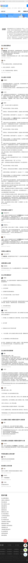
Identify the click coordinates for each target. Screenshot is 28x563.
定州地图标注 (23, 551)
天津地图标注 (9, 549)
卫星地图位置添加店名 (5, 529)
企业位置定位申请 (22, 557)
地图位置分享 (4, 507)
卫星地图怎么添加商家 (5, 521)
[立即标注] (25, 541)
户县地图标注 (9, 553)
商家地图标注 (3, 8)
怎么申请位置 (4, 517)
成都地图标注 (2, 551)
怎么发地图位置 (4, 531)
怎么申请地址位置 (5, 519)
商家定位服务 (15, 557)
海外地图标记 (9, 8)
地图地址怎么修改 (5, 511)
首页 (19, 11)
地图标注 (24, 8)
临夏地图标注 (23, 553)
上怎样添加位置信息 (5, 515)
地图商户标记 (20, 8)
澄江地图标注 (2, 553)
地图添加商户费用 (5, 523)
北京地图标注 (2, 549)
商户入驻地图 (14, 8)
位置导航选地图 (4, 533)
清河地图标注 (9, 551)
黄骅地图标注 (16, 551)
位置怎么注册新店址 (5, 500)
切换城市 (3, 1)
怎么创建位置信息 (5, 498)
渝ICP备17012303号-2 (21, 560)
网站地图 (2, 557)
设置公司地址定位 (8, 557)
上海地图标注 (16, 549)
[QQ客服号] (25, 545)
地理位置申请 (4, 506)
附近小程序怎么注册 (5, 504)
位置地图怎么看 (4, 527)
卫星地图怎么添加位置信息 (6, 525)
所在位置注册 (4, 502)
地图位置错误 (4, 535)
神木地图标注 (16, 553)
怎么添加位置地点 (5, 513)
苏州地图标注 (23, 549)
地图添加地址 (4, 509)
